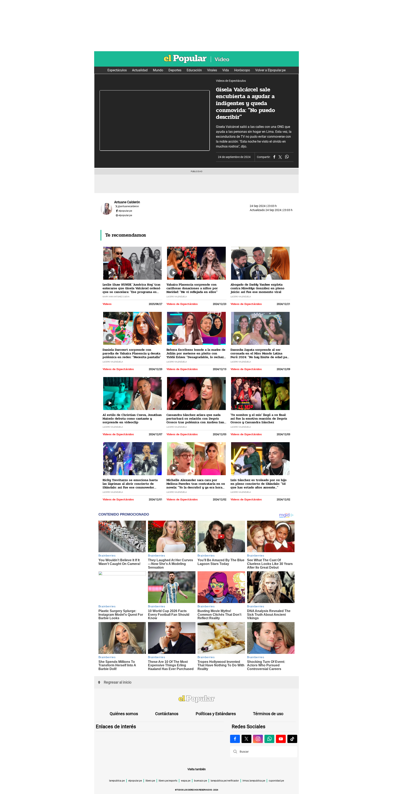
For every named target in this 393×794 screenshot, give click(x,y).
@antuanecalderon (128, 206)
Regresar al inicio (117, 682)
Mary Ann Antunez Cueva (116, 296)
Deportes (174, 70)
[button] (235, 751)
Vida (225, 70)
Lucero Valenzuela (176, 296)
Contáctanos (166, 713)
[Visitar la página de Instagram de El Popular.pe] (258, 739)
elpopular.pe (125, 210)
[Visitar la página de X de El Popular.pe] (246, 739)
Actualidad (140, 70)
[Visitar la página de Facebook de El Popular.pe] (235, 739)
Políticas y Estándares (216, 713)
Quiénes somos (124, 713)
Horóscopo (242, 70)
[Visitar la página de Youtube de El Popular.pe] (281, 739)
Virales (212, 70)
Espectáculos (117, 70)
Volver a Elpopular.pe (270, 70)
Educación (194, 70)
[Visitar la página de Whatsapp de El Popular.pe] (269, 739)
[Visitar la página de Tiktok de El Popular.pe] (292, 739)
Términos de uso (268, 713)
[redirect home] (196, 699)
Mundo (158, 70)
